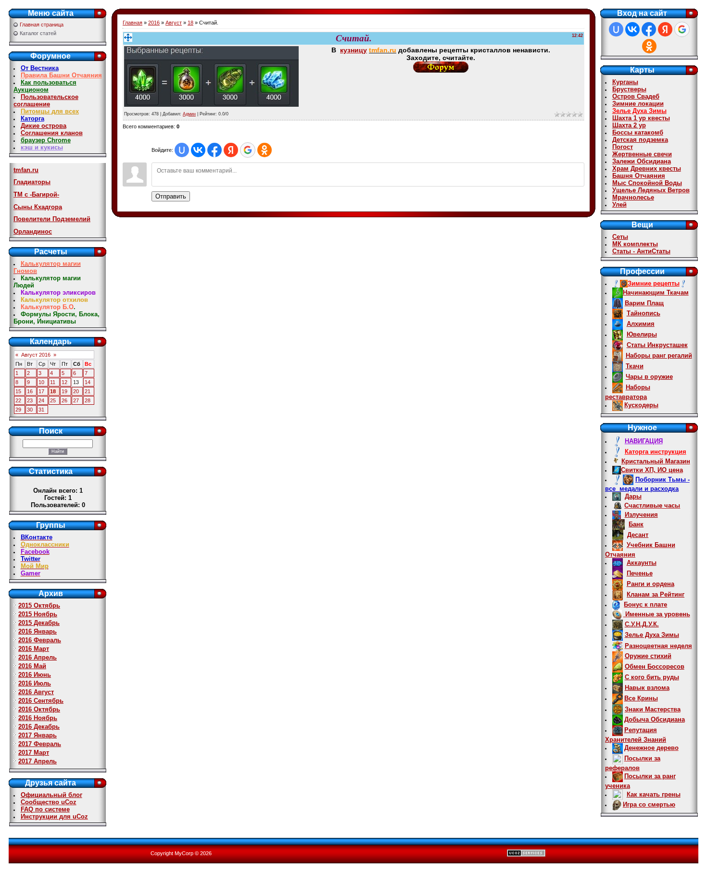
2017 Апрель (37, 761)
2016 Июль (34, 683)
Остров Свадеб (635, 96)
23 (30, 400)
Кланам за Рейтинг (655, 594)
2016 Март (33, 648)
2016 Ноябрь (37, 718)
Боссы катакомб (637, 132)
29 (18, 409)
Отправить (170, 196)
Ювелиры (642, 334)
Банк (636, 524)
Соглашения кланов (52, 133)
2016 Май (32, 666)
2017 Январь (37, 735)
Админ (189, 114)
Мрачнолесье (633, 197)
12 (64, 382)
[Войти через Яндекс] (231, 150)
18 (53, 391)
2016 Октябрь (39, 709)
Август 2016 (35, 355)
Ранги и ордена (650, 583)
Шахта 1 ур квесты (641, 118)
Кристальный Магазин (655, 461)
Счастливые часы (652, 505)
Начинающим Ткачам (656, 292)
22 (18, 400)
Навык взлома (647, 687)
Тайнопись (643, 313)
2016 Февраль (39, 640)
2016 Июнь (34, 674)
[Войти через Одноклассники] (264, 150)
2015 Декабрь (39, 622)
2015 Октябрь (39, 605)
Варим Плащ (644, 303)
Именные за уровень (656, 614)
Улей (619, 204)
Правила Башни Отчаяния (61, 75)
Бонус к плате (645, 604)
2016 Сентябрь (40, 700)
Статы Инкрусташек (657, 345)
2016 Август (36, 692)
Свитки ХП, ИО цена (652, 469)
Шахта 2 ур (629, 125)
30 (30, 409)
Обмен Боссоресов (654, 666)
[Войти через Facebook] (214, 150)
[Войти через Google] (247, 150)
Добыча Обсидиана (654, 719)
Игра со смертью (649, 804)
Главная (132, 22)
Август (173, 22)
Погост (622, 146)
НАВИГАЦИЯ (644, 441)
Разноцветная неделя (658, 645)
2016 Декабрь (39, 726)
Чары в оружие (649, 376)
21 (87, 391)
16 (30, 391)
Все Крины (641, 698)
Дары (633, 496)
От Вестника (40, 68)
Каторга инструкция (655, 451)
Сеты (620, 236)
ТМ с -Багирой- (36, 194)
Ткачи (635, 366)
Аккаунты (641, 562)
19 (64, 391)
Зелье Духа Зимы (639, 110)
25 (53, 400)
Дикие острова (43, 125)
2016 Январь (37, 631)
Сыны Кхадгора (37, 207)
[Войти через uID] (182, 150)
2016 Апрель (37, 657)
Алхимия (641, 323)
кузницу (353, 50)
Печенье (640, 573)
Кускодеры (641, 405)
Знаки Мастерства (653, 709)
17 (41, 391)
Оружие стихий (648, 656)
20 (76, 391)
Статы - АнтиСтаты (641, 251)
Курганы (625, 82)
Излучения (641, 514)
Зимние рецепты (654, 283)
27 (76, 400)
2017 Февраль (39, 743)
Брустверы (629, 89)
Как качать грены (654, 794)
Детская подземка (640, 139)
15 (18, 391)
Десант (637, 534)
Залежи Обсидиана (641, 161)
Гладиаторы (31, 182)
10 (41, 382)
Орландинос (32, 231)
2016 (154, 22)
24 (41, 400)
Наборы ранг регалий (659, 355)
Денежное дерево (651, 747)
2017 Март (33, 752)
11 (52, 382)
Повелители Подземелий (51, 219)
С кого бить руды (652, 677)
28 (87, 400)
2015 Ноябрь (37, 614)
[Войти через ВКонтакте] (198, 150)
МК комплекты (635, 244)
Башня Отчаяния (638, 175)
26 (64, 400)
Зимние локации (638, 103)
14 (87, 382)
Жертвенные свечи (642, 154)
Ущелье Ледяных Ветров (651, 190)
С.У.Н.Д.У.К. (642, 624)
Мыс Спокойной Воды (647, 183)
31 (41, 409)
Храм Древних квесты (646, 168)
